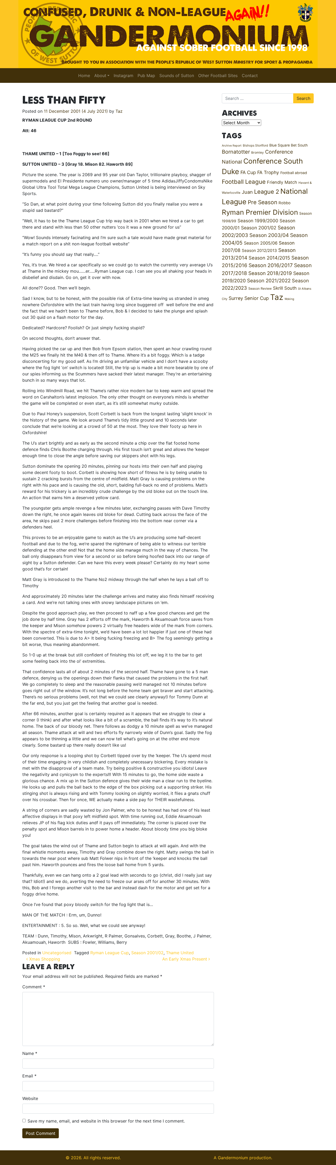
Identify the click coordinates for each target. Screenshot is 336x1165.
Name (29, 1053)
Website (30, 1098)
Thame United (180, 952)
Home (84, 75)
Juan (247, 192)
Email (29, 1075)
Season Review (260, 288)
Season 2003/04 (269, 235)
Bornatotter (236, 152)
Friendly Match (282, 182)
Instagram (123, 75)
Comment (33, 986)
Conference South (273, 161)
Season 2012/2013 (259, 250)
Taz (119, 111)
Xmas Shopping (44, 959)
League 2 (266, 191)
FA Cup (248, 172)
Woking (289, 299)
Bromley (257, 152)
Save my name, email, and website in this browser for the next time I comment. (106, 1121)
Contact (250, 75)
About (100, 75)
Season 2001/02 (147, 952)
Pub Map (146, 75)
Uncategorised (56, 952)
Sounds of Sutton (176, 75)
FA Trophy (268, 172)
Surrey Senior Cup (249, 298)
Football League (244, 181)
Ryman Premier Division (260, 212)
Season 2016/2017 (271, 265)
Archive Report (232, 145)
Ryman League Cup (109, 952)
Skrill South (285, 288)
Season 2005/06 (260, 243)
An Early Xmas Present (185, 959)
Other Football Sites (218, 75)
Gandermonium (233, 1157)
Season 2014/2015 (269, 258)
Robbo (285, 203)
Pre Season (262, 202)
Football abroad (293, 173)
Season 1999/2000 (258, 220)
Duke (230, 171)
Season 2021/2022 (269, 281)
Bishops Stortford (255, 145)
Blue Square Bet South (288, 145)
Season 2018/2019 (270, 273)
